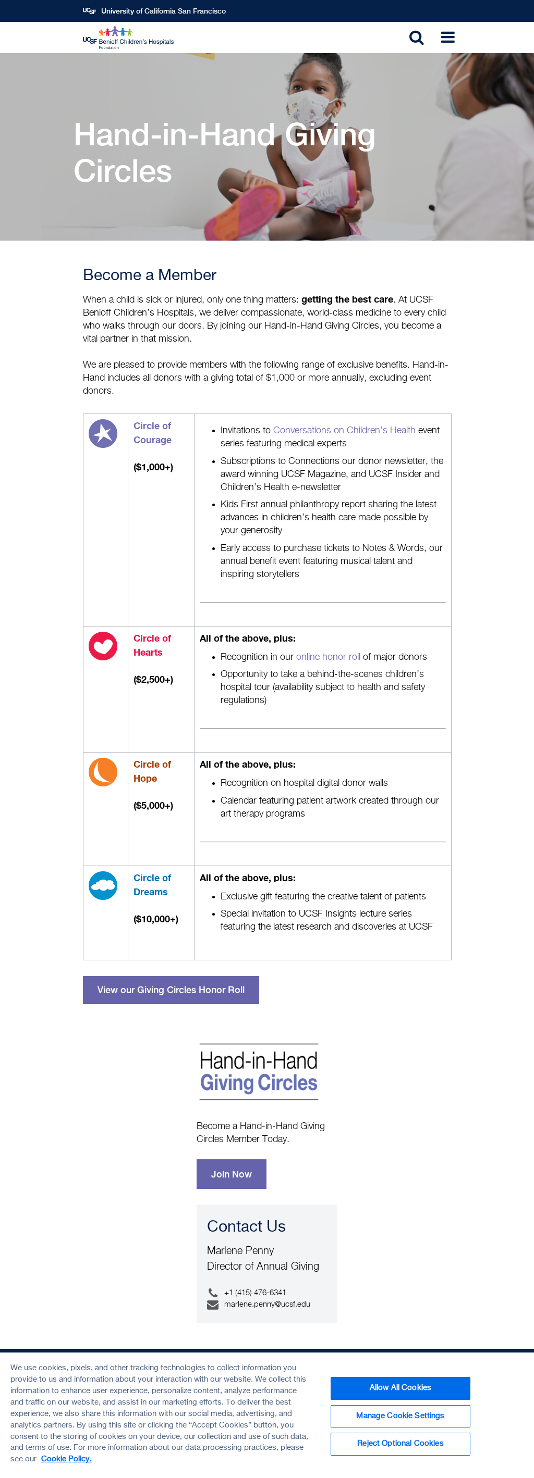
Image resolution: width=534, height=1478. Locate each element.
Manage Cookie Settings (400, 1416)
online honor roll (328, 657)
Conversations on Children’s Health (344, 430)
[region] (267, 1415)
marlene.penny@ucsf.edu (267, 1304)
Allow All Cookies (401, 1388)
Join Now (231, 1174)
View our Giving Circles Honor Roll (171, 989)
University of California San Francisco (163, 11)
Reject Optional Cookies (400, 1443)
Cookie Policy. (66, 1459)
